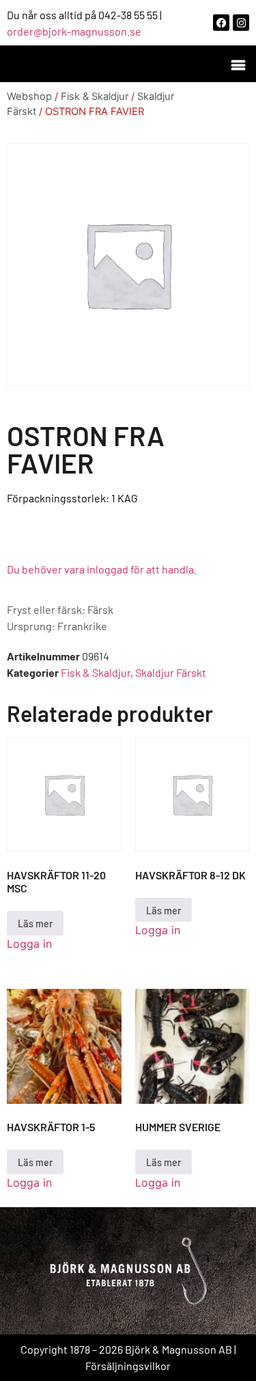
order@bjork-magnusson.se (74, 31)
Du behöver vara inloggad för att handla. (102, 569)
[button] (238, 64)
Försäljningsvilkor (128, 1365)
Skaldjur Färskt (170, 672)
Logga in (29, 944)
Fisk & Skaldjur (94, 96)
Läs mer (35, 922)
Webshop (29, 96)
